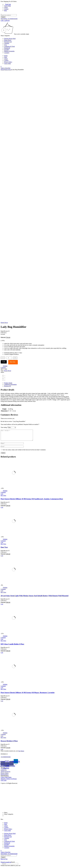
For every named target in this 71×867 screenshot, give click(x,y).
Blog (5, 10)
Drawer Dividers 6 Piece (9, 741)
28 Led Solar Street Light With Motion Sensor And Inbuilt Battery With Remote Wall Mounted (34, 596)
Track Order (7, 6)
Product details (8, 383)
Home (2, 69)
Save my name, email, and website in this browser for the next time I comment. (24, 449)
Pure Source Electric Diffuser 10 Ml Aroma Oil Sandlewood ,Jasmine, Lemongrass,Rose (32, 499)
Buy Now (12, 362)
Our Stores (21, 751)
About (6, 7)
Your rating (4, 427)
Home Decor (8, 69)
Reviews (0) (7, 386)
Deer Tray (4, 547)
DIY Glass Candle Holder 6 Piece (12, 644)
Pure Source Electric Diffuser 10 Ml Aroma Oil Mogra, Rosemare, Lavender (28, 692)
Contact (6, 9)
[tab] (37, 383)
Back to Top (4, 859)
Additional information (10, 384)
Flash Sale (8, 4)
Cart (3, 362)
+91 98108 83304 (5, 757)
